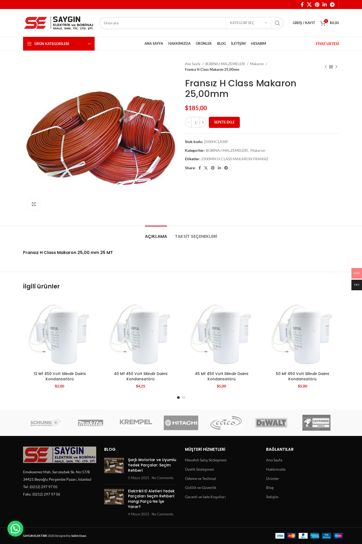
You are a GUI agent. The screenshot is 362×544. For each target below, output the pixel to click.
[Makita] (90, 422)
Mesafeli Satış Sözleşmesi (206, 460)
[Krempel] (135, 422)
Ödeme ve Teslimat (200, 478)
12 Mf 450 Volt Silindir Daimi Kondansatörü (60, 376)
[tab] (156, 234)
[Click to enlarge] (33, 204)
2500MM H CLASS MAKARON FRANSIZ (234, 159)
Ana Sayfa (193, 64)
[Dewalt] (271, 422)
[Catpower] (316, 422)
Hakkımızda (275, 469)
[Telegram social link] (332, 4)
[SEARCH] (277, 23)
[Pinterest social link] (317, 4)
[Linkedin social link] (324, 4)
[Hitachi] (181, 422)
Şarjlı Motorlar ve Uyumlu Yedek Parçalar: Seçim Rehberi (152, 465)
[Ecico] (226, 422)
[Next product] (336, 66)
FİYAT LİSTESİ (327, 43)
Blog (269, 487)
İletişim (272, 496)
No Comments (163, 478)
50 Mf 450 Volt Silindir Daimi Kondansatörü (302, 376)
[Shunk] (45, 422)
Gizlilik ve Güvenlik (200, 487)
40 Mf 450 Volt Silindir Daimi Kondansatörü (140, 376)
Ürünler (272, 478)
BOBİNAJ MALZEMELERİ (225, 64)
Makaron (257, 64)
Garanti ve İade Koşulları (205, 496)
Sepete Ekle (224, 122)
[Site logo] (58, 22)
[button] (15, 529)
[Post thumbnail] (114, 468)
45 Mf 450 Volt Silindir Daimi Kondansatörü (221, 376)
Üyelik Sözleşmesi (199, 469)
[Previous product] (325, 66)
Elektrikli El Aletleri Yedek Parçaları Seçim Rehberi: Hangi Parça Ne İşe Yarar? (151, 498)
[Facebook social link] (302, 4)
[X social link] (309, 4)
